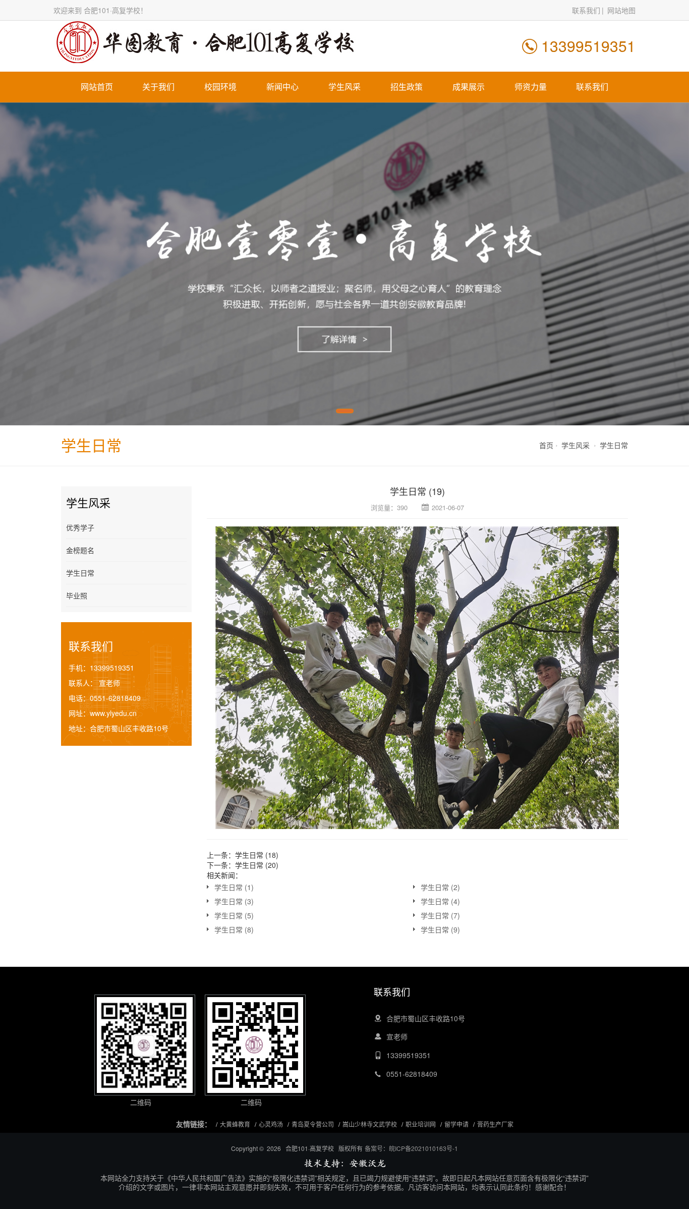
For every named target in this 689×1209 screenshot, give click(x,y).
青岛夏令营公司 (313, 1124)
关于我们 (158, 86)
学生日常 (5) (234, 915)
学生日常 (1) (234, 887)
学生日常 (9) (440, 929)
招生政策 (406, 86)
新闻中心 (282, 86)
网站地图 (621, 10)
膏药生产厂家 (495, 1124)
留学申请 (456, 1124)
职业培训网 (421, 1124)
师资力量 (530, 86)
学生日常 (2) (440, 887)
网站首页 (97, 86)
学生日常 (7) (440, 915)
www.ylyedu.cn (113, 713)
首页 (546, 445)
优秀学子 (80, 527)
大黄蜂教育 (235, 1124)
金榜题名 (80, 550)
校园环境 (220, 86)
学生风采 (344, 86)
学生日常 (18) (256, 855)
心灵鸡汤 (271, 1124)
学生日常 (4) (440, 901)
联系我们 (586, 10)
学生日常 (614, 445)
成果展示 (468, 86)
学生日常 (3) (234, 901)
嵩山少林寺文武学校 (369, 1124)
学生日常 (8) (234, 929)
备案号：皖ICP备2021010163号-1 (411, 1148)
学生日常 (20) (256, 865)
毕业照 (76, 595)
